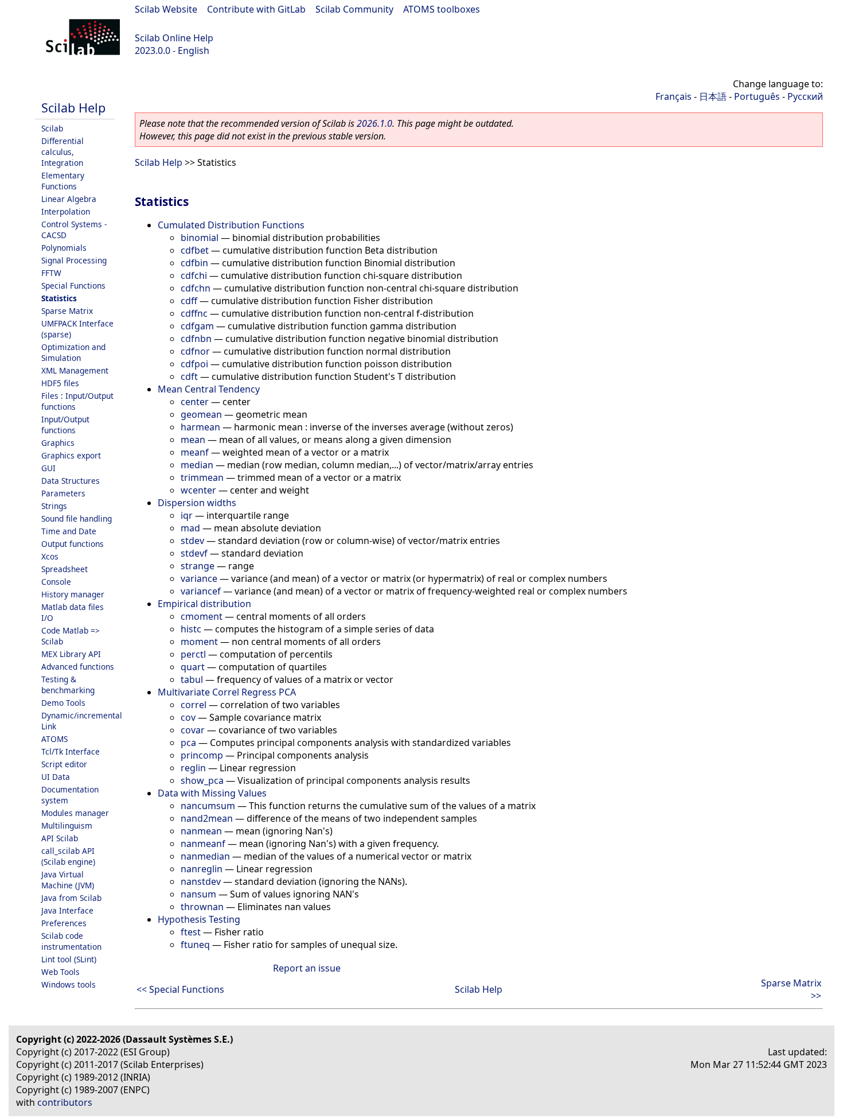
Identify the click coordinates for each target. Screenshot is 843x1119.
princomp (202, 755)
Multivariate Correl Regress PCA (227, 692)
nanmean (201, 831)
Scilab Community (354, 9)
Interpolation (65, 211)
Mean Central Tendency (209, 389)
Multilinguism (66, 825)
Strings (54, 505)
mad (190, 528)
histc (191, 629)
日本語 (713, 96)
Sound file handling (76, 518)
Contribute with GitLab (256, 9)
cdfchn (195, 288)
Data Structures (70, 480)
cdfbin (194, 263)
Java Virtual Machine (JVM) (67, 880)
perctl (193, 654)
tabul (192, 679)
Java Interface (67, 910)
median (197, 465)
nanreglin (202, 868)
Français (673, 96)
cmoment (202, 616)
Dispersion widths (197, 502)
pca (188, 742)
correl (193, 704)
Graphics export (71, 455)
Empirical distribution (204, 603)
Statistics (59, 298)
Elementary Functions (62, 181)
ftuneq (195, 944)
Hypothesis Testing (199, 919)
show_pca (202, 780)
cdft (189, 376)
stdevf (194, 553)
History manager (72, 594)
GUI (48, 468)
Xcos (49, 556)
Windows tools (68, 984)
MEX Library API (71, 653)
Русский (805, 96)
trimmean (202, 477)
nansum (198, 894)
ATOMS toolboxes (441, 9)
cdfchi (194, 275)
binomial (199, 237)
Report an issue (307, 968)
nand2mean (207, 818)
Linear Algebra (68, 198)
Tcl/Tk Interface (70, 751)
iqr (187, 515)
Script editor (64, 764)
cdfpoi (194, 364)
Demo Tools (63, 702)
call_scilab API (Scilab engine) (68, 856)
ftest (191, 932)
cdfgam (197, 326)
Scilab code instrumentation (71, 941)
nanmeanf (203, 843)
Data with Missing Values (212, 793)
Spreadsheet (64, 569)
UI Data (55, 776)
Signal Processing (74, 260)
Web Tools (60, 971)
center (195, 401)
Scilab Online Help (174, 38)
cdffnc (194, 313)
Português (757, 96)
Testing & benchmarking (68, 685)
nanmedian (205, 856)
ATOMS (54, 738)
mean (193, 439)
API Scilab (59, 838)
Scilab (52, 128)
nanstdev (201, 881)
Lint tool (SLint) (68, 959)
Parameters (63, 493)
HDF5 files (60, 383)
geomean (201, 414)
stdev (192, 540)
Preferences (64, 923)
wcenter (198, 490)
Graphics (58, 442)
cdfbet (195, 250)
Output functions (72, 543)
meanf (195, 452)
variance (199, 578)
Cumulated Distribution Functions (231, 225)
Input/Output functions (65, 425)
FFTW (51, 272)
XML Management (74, 370)
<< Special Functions (180, 989)
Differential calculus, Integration (62, 151)
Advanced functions (77, 666)
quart (193, 666)
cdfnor (195, 351)
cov (188, 717)
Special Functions (73, 285)
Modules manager (75, 812)
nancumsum (208, 805)
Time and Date (68, 531)
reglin (193, 767)
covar (193, 730)
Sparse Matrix (67, 310)
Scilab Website (166, 9)
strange (197, 566)
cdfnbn (196, 338)
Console (56, 581)
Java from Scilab (71, 897)
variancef (201, 591)
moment (199, 641)
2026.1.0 (374, 123)
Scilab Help (73, 107)
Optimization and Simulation (73, 352)
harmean (200, 427)
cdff (189, 300)
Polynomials (64, 247)
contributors (64, 1102)
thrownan (202, 906)
